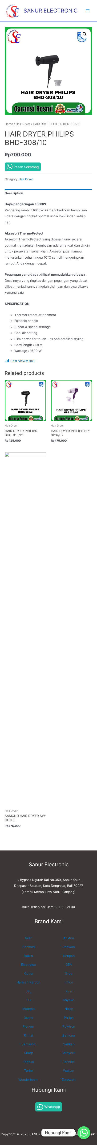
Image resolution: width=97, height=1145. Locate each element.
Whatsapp (52, 1107)
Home (9, 124)
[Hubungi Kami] (83, 1132)
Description (14, 193)
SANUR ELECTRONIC (51, 10)
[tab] (48, 193)
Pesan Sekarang (26, 167)
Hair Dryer (23, 124)
